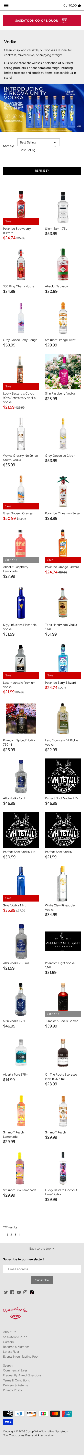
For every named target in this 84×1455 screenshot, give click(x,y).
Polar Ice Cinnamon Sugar (62, 513)
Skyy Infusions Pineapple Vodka (19, 627)
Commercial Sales (15, 1370)
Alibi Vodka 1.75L (14, 798)
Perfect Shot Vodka (58, 852)
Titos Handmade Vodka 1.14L (61, 627)
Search (7, 1365)
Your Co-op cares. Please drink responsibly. (28, 1435)
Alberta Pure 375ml (16, 1074)
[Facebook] (12, 1292)
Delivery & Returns (15, 1385)
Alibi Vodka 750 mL (16, 963)
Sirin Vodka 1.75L (14, 1021)
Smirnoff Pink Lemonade (19, 1190)
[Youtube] (19, 1292)
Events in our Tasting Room (21, 1356)
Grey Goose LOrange (17, 513)
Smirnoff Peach (55, 1132)
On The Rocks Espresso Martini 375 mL (61, 1077)
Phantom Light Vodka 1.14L (60, 965)
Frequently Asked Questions (22, 1375)
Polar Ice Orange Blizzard (62, 567)
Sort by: (8, 146)
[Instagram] (25, 1292)
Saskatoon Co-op (15, 1337)
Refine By (42, 170)
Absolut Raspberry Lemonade (15, 569)
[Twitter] (6, 1292)
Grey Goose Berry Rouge (20, 340)
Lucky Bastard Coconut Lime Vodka (61, 1192)
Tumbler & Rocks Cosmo (61, 1021)
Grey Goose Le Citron (60, 455)
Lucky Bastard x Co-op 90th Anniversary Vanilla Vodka (19, 398)
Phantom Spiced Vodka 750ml (19, 742)
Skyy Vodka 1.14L (14, 905)
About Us (9, 1332)
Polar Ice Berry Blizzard (60, 683)
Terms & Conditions (16, 1380)
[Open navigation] (6, 5)
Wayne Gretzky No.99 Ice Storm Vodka (20, 458)
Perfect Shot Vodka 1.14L (20, 852)
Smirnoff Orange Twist (60, 340)
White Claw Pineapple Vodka (60, 908)
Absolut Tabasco (56, 286)
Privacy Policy (12, 1390)
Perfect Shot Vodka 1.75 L (62, 798)
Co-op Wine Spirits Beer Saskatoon (47, 1431)
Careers (8, 1342)
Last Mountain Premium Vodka (19, 685)
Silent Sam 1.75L (56, 228)
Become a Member (16, 1347)
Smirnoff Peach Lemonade (13, 1135)
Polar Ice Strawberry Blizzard (17, 231)
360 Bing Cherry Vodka (18, 286)
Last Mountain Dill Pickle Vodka (61, 742)
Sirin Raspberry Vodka (60, 393)
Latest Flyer (11, 1352)
